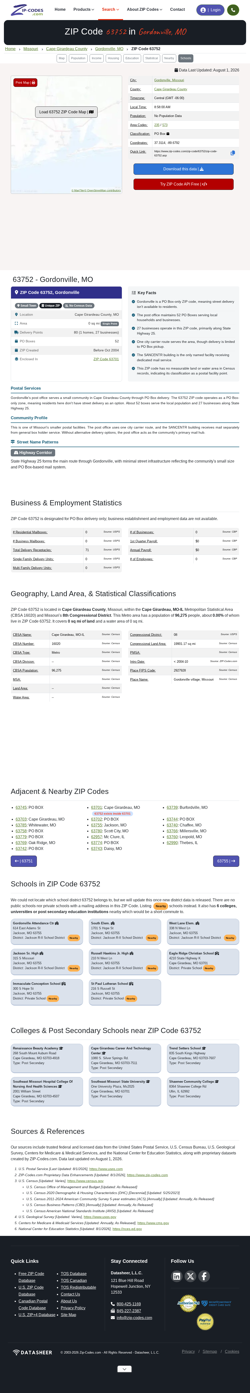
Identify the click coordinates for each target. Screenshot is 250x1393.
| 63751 (26, 861)
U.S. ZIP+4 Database (37, 1315)
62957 (96, 837)
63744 (172, 819)
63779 (21, 837)
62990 (172, 843)
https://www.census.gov (85, 1181)
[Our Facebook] (204, 1276)
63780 (96, 831)
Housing (113, 58)
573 (164, 125)
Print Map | (24, 82)
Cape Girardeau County (170, 89)
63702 (96, 819)
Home (60, 9)
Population (78, 58)
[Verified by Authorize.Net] (188, 1303)
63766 (172, 831)
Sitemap (210, 1351)
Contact (177, 9)
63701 (96, 807)
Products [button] (82, 9)
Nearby (169, 58)
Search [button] (108, 9)
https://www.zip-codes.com (147, 1175)
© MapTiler (78, 190)
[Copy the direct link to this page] (233, 153)
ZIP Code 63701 (106, 359)
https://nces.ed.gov (127, 1229)
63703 (21, 819)
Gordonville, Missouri (169, 80)
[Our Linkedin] (177, 1276)
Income (97, 58)
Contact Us (70, 1294)
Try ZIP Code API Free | (181, 184)
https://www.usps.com (106, 1169)
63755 (96, 825)
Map (62, 58)
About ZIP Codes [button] (143, 9)
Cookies (232, 1351)
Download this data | (181, 169)
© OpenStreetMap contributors (102, 190)
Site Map (68, 1315)
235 (156, 125)
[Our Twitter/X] (190, 1276)
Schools (185, 58)
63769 (21, 843)
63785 (21, 825)
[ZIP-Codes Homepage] (33, 1352)
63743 (96, 849)
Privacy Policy (73, 1308)
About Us (69, 1301)
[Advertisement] (125, 230)
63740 (172, 825)
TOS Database (74, 1274)
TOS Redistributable (78, 1287)
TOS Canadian (74, 1280)
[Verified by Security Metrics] (216, 1303)
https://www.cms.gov (153, 1223)
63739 (172, 807)
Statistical (151, 58)
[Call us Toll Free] (233, 10)
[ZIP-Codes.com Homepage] (27, 10)
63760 (172, 837)
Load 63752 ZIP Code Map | (64, 112)
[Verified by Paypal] (205, 1321)
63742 (21, 849)
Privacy (188, 1351)
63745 (21, 807)
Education (132, 58)
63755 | (224, 861)
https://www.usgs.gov (100, 1217)
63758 (21, 831)
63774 (96, 843)
